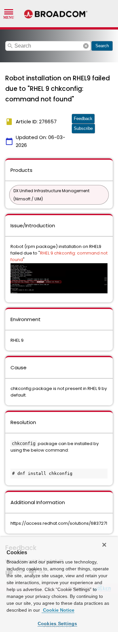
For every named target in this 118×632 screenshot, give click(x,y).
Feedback (83, 118)
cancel (86, 46)
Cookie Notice (58, 610)
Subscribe (83, 128)
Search (102, 45)
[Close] (104, 545)
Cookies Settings (57, 623)
